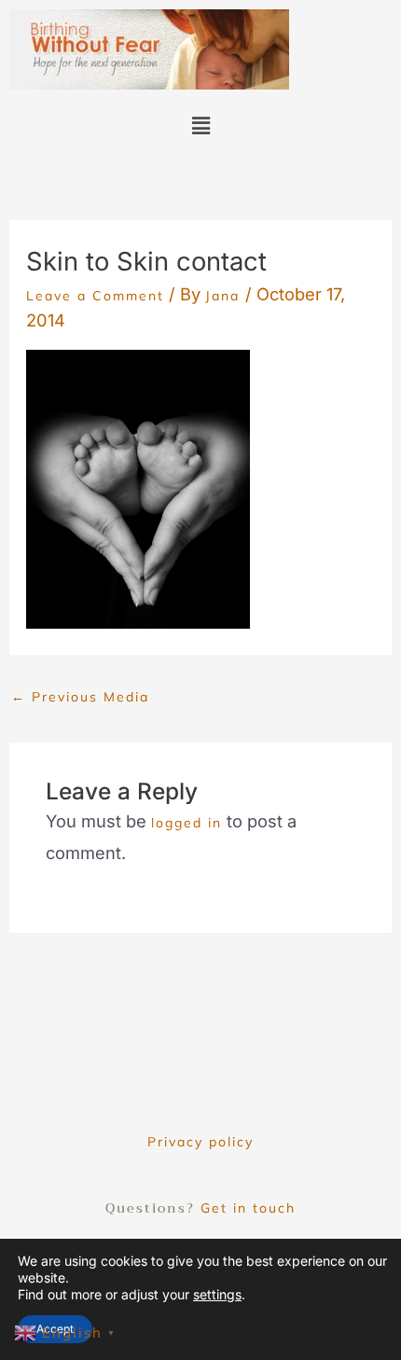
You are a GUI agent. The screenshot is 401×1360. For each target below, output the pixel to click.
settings (217, 1294)
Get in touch (248, 1208)
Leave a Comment (95, 295)
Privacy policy (200, 1141)
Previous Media (80, 696)
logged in (186, 822)
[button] (200, 125)
